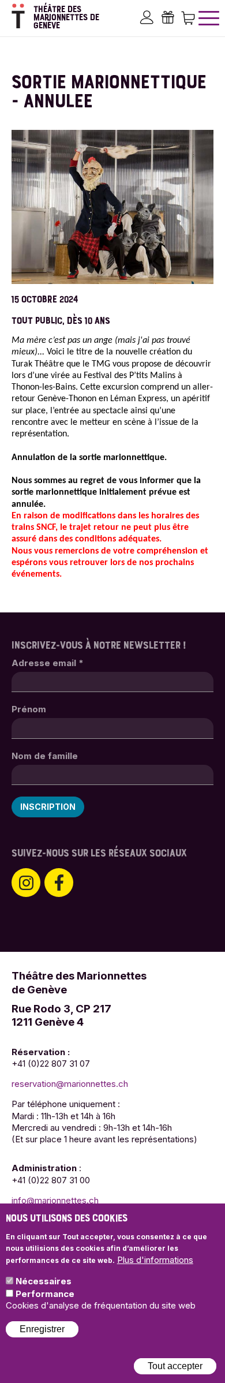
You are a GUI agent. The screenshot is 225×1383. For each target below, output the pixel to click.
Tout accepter (175, 1366)
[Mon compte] (147, 17)
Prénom (29, 709)
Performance (45, 1293)
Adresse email (48, 662)
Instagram (26, 882)
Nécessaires (44, 1281)
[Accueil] (18, 15)
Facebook (58, 882)
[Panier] (188, 17)
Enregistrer (42, 1329)
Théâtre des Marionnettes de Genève (66, 17)
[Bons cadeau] (167, 17)
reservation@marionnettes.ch (70, 1083)
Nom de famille (45, 755)
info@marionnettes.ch (55, 1200)
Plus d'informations (155, 1259)
